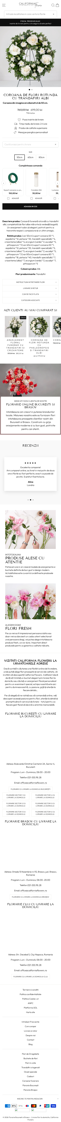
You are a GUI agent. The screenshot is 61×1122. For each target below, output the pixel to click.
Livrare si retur (30, 1031)
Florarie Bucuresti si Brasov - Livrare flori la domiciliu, (29, 1117)
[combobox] (30, 14)
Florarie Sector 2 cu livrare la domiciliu (16, 804)
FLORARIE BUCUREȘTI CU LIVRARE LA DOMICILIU (30, 715)
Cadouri (30, 1076)
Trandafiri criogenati (30, 1067)
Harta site (30, 1012)
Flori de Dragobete (30, 1054)
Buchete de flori (31, 1058)
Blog (30, 1044)
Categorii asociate (30, 300)
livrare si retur (30, 288)
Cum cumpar (30, 1026)
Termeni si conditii (30, 990)
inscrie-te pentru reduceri (30, 1099)
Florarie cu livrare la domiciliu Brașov (30, 897)
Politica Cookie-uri (30, 999)
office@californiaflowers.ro (33, 782)
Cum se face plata (30, 294)
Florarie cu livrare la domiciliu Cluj (30, 977)
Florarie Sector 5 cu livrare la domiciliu (45, 804)
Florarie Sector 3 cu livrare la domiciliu (16, 813)
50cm (19, 157)
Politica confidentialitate (30, 994)
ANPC (30, 1003)
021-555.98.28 (34, 777)
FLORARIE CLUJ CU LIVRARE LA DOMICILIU (30, 905)
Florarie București (30, 1085)
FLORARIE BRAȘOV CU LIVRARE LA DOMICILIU (30, 823)
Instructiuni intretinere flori (30, 282)
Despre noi (30, 1035)
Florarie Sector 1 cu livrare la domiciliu (16, 796)
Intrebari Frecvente (30, 1022)
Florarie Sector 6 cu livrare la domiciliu (45, 813)
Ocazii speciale (30, 1072)
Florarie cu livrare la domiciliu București (30, 789)
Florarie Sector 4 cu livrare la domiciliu (45, 796)
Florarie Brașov (30, 1090)
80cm (41, 157)
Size (30, 152)
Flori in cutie (30, 1063)
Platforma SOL (30, 1007)
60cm (30, 157)
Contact (30, 1040)
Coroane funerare (30, 1081)
